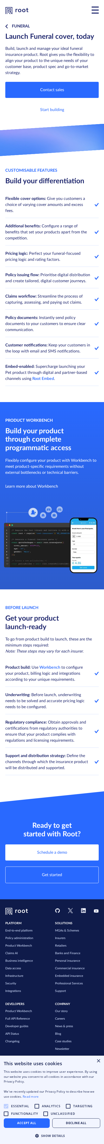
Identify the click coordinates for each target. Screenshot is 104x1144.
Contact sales (52, 90)
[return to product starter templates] (7, 26)
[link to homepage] (17, 10)
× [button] (98, 1061)
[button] (52, 1135)
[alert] (52, 1100)
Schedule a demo (52, 852)
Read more (31, 1096)
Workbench (49, 667)
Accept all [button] (26, 1123)
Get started (52, 875)
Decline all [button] (76, 1123)
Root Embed (43, 379)
